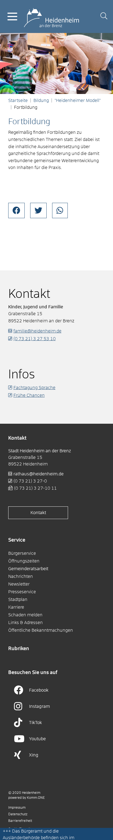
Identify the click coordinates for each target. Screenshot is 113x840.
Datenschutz (17, 814)
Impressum (17, 807)
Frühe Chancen (29, 395)
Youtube (37, 739)
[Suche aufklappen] (104, 16)
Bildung (41, 100)
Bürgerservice (22, 553)
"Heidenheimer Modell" (78, 100)
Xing (33, 755)
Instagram (39, 706)
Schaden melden (25, 615)
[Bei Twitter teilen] (38, 210)
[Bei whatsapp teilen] (60, 210)
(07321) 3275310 (34, 339)
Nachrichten (20, 576)
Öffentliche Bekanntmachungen (40, 630)
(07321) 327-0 (30, 481)
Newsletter (19, 584)
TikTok (35, 722)
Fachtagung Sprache (34, 388)
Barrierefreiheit (20, 821)
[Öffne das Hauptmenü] (12, 16)
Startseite (18, 100)
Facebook (39, 690)
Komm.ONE (36, 798)
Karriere (16, 607)
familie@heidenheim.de (37, 331)
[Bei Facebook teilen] (16, 210)
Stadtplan (17, 599)
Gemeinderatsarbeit (28, 569)
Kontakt (38, 513)
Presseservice (22, 592)
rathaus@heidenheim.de (38, 474)
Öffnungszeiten (23, 561)
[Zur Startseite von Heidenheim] (51, 16)
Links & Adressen (25, 622)
